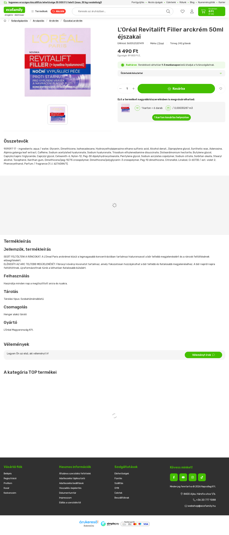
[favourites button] (182, 11)
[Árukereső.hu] (88, 521)
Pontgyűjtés (138, 2)
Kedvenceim (10, 493)
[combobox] (122, 11)
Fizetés (118, 478)
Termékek (41, 11)
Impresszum (65, 497)
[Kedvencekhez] (220, 88)
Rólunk (183, 2)
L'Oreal (160, 43)
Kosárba (179, 88)
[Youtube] (183, 477)
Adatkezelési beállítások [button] (71, 483)
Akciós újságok (155, 2)
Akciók (60, 11)
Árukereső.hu (89, 526)
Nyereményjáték (206, 2)
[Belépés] (192, 11)
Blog (192, 2)
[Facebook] (174, 477)
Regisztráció (10, 478)
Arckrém (54, 20)
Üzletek (118, 493)
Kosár (6, 488)
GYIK (116, 488)
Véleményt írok (201, 354)
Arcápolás (38, 20)
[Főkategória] (5, 20)
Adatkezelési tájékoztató (72, 478)
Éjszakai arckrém (73, 20)
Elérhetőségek (121, 473)
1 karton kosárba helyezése (171, 117)
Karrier (222, 2)
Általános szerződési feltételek (75, 473)
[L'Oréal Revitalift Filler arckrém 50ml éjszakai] (57, 62)
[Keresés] (168, 11)
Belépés (8, 473)
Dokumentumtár (67, 493)
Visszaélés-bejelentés (70, 488)
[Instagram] (192, 477)
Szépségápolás (19, 20)
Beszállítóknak (121, 497)
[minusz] (120, 89)
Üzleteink (171, 2)
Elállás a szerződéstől (70, 502)
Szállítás (118, 483)
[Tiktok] (202, 477)
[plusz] (133, 89)
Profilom (8, 483)
